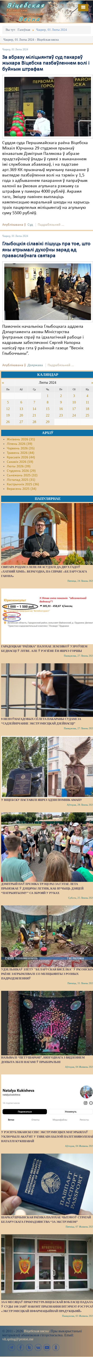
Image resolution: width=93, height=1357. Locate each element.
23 (61, 415)
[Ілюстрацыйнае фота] (47, 292)
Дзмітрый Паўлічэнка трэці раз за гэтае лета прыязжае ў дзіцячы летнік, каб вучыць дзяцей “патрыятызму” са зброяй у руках (42, 888)
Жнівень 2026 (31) (21, 439)
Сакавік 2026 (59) (20, 462)
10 (74, 402)
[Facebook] (20, 1347)
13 (21, 409)
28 (34, 422)
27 (21, 422)
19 (8, 415)
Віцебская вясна (36, 1331)
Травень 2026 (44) (20, 453)
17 (74, 409)
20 (21, 415)
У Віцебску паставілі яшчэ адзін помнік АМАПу (41, 800)
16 (61, 409)
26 (8, 422)
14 (34, 409)
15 (47, 409)
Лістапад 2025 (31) (21, 480)
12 (8, 409)
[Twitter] (29, 1347)
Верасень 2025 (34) (21, 489)
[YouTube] (47, 1347)
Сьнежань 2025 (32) (22, 475)
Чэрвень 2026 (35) (21, 448)
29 (47, 422)
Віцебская (26, 5)
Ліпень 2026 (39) (19, 444)
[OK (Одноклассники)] (56, 1347)
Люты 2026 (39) (18, 466)
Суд (30, 225)
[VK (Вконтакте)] (38, 1347)
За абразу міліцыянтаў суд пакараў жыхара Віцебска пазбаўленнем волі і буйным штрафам (46, 63)
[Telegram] (12, 1347)
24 (74, 415)
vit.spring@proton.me (17, 1339)
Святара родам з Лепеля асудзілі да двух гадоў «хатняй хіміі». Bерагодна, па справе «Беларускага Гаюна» (44, 571)
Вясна (29, 19)
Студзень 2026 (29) (21, 471)
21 (34, 415)
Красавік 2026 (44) (21, 457)
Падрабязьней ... (51, 225)
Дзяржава (35, 365)
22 (47, 415)
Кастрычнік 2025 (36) (23, 484)
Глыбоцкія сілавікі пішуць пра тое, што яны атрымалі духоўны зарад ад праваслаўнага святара (46, 249)
